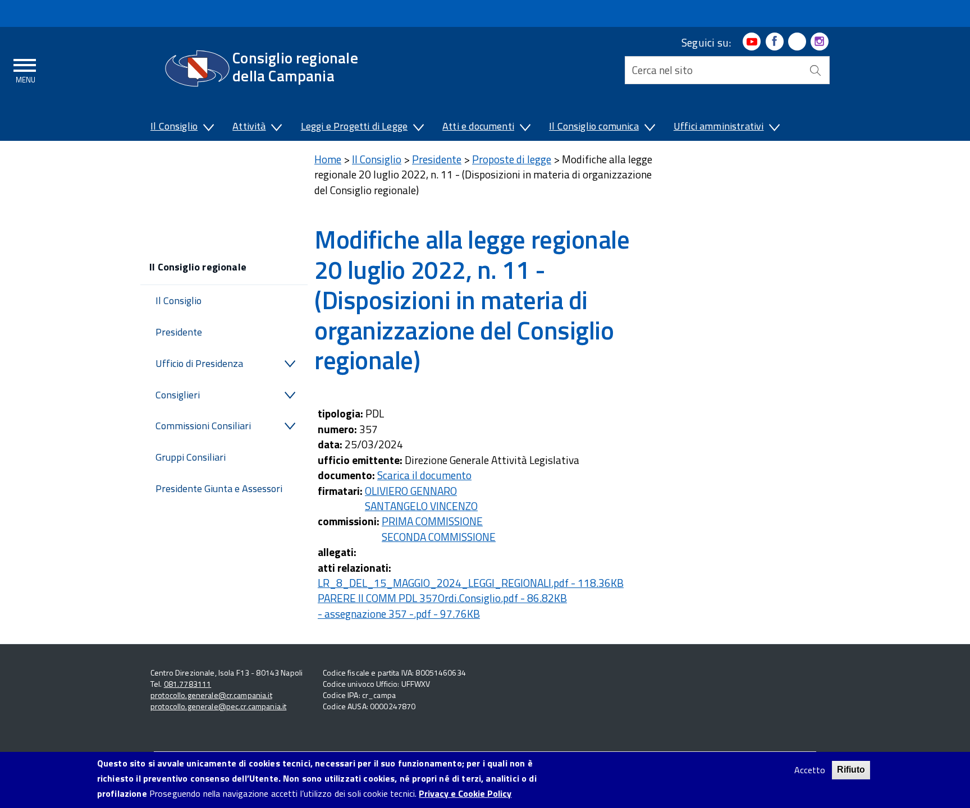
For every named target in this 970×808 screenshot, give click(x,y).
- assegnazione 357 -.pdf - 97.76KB (399, 613)
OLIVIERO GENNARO (411, 491)
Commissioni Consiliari (203, 425)
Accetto (809, 770)
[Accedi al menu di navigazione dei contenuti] (25, 69)
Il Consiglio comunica (594, 126)
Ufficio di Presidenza (199, 363)
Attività (249, 126)
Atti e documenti (478, 126)
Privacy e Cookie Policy (465, 794)
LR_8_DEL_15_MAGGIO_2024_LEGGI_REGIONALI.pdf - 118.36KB (471, 583)
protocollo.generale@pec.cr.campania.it (218, 706)
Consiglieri (177, 394)
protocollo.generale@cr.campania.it (211, 695)
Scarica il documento (424, 475)
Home (327, 159)
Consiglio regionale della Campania (295, 66)
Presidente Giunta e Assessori (218, 488)
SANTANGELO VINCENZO (421, 506)
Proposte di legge (511, 159)
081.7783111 (188, 684)
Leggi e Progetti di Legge (354, 126)
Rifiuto (851, 769)
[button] (207, 128)
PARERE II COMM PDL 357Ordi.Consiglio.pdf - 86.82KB (442, 598)
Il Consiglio (174, 126)
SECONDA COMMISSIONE (439, 537)
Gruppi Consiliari (190, 457)
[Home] (197, 68)
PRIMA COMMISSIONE (432, 521)
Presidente (178, 331)
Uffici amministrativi (719, 126)
